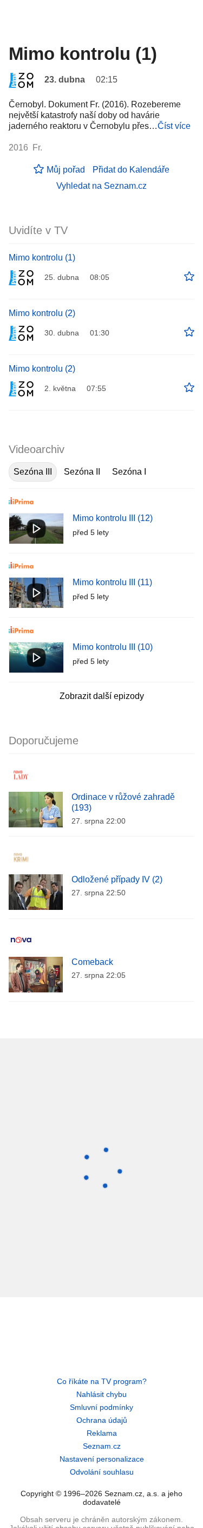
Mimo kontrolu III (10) (113, 647)
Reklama (102, 1433)
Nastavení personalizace (102, 1459)
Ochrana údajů (101, 1420)
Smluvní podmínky (101, 1407)
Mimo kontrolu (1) (42, 257)
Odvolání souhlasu (102, 1472)
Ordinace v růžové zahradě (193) (123, 802)
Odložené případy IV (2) (116, 879)
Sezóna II (82, 471)
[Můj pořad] (189, 276)
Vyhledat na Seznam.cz (101, 185)
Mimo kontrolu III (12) (113, 518)
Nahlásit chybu (101, 1394)
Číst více (174, 126)
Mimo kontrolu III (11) (112, 582)
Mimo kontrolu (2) (42, 313)
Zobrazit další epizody (102, 696)
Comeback (92, 962)
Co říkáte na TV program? (102, 1381)
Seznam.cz (102, 1446)
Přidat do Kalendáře (131, 169)
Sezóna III (33, 471)
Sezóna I (129, 471)
